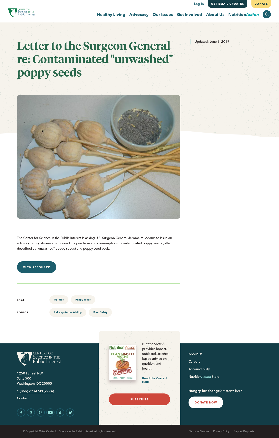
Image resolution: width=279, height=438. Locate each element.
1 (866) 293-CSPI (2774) (35, 391)
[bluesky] (70, 412)
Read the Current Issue (154, 380)
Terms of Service (199, 431)
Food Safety (100, 312)
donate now (206, 402)
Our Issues (163, 14)
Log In (199, 4)
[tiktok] (60, 412)
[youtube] (50, 412)
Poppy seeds (83, 299)
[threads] (31, 412)
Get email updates (227, 3)
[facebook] (21, 412)
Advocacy (138, 14)
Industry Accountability (68, 312)
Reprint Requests (244, 431)
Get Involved (189, 14)
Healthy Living (111, 14)
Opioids (59, 299)
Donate (261, 3)
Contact (23, 398)
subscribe (139, 399)
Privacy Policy (221, 431)
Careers (194, 361)
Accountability (199, 369)
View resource (36, 267)
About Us (215, 14)
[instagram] (41, 412)
